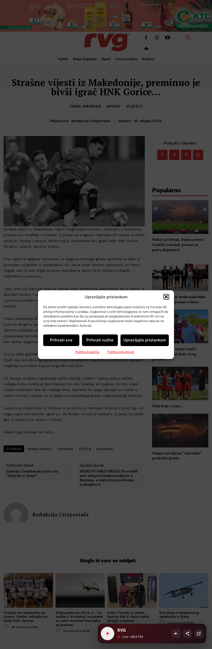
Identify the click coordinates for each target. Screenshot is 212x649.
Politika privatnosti (120, 352)
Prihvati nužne (99, 340)
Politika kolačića (87, 352)
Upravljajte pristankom (144, 340)
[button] (166, 296)
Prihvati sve (61, 340)
